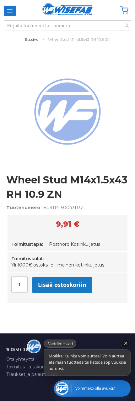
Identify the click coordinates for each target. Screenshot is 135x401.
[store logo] (67, 9)
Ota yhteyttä (20, 359)
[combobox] (67, 25)
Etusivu (32, 39)
